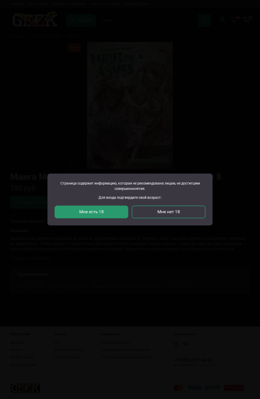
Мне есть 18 (91, 211)
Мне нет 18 (168, 211)
